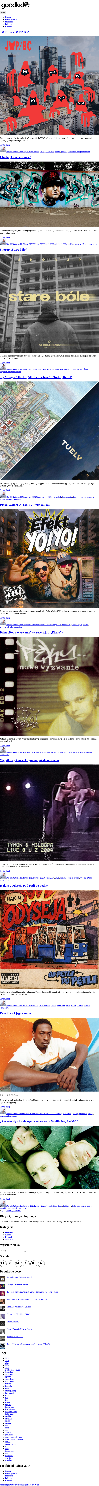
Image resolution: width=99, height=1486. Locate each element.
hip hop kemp (10, 1391)
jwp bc (57, 152)
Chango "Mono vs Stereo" (18, 1284)
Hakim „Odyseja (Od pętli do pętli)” (24, 885)
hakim (73, 1005)
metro (7, 1421)
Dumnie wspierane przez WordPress (24, 1485)
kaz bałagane (10, 1409)
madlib (8, 1416)
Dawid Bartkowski (14, 152)
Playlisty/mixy (11, 19)
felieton (8, 1384)
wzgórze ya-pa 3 (86, 752)
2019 (7, 1358)
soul (7, 1446)
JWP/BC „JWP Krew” (15, 31)
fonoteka (8, 1386)
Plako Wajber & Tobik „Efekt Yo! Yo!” (25, 504)
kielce (70, 752)
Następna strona (14, 1210)
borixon (63, 752)
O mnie (8, 17)
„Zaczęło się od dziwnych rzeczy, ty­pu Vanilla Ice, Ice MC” (39, 1121)
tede (7, 1449)
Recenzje (36, 152)
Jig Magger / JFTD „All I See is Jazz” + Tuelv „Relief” (36, 377)
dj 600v (64, 244)
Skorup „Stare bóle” (13, 249)
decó (68, 1005)
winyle (8, 1458)
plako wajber (76, 625)
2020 (7, 1360)
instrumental (67, 497)
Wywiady (49, 1206)
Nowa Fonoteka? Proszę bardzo (20, 1329)
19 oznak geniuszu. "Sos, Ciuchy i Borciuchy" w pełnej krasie (32, 1292)
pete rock (83, 1114)
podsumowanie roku (13, 1437)
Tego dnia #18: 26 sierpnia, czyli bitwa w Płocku (27, 1299)
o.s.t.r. (7, 1430)
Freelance (9, 22)
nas (6, 1425)
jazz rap (67, 369)
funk (7, 1388)
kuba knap (9, 1414)
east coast (67, 1114)
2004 (52, 878)
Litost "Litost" (13, 1322)
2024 (7, 1365)
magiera (8, 1418)
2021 (7, 1363)
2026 (42, 152)
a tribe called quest (12, 1370)
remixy (90, 1114)
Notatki (47, 244)
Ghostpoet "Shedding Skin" (18, 1314)
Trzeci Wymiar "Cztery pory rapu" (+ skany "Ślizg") (28, 1344)
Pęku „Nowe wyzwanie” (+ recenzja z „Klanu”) (31, 632)
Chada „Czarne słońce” (15, 157)
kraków (80, 1005)
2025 (57, 878)
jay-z (7, 1395)
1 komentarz (21, 1208)
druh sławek (10, 1379)
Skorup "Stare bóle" (15, 1337)
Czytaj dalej (5, 145)
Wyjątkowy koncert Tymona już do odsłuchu (29, 760)
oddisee (8, 1432)
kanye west (9, 1407)
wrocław (3, 499)
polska (64, 152)
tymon (76, 878)
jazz (6, 1398)
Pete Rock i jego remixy (16, 1013)
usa (1, 1116)
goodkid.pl (4, 1485)
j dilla (7, 1402)
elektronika (9, 1381)
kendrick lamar (11, 1411)
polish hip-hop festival (14, 1439)
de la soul (9, 1374)
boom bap (50, 152)
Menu (3, 13)
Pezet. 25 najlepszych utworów (19, 1307)
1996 (55, 1206)
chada (57, 244)
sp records (12, 1208)
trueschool (9, 1451)
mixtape (8, 1423)
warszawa (72, 152)
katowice (76, 1206)
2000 (52, 244)
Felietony (9, 1232)
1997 (60, 1206)
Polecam (8, 24)
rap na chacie (10, 1444)
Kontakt (8, 26)
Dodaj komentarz (83, 152)
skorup (80, 369)
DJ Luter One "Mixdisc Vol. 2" (19, 1277)
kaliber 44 (67, 1206)
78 (7, 1210)
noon (7, 1428)
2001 (57, 752)
